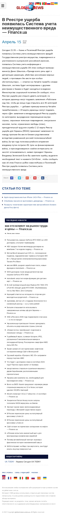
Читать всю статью (13, 233)
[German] (15, 478)
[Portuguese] (27, 478)
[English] (4, 478)
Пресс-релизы (7, 472)
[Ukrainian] (45, 478)
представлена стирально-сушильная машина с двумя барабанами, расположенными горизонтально (26, 371)
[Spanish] (39, 478)
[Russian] (4, 475)
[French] (10, 478)
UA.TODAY (9, 462)
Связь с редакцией (22, 472)
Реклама (35, 472)
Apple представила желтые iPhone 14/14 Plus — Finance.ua (28, 197)
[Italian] (21, 478)
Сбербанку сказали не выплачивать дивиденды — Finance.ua (29, 201)
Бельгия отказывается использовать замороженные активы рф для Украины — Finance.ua (24, 310)
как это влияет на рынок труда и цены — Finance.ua (26, 227)
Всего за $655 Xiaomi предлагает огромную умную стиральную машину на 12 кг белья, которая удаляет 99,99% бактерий (27, 387)
